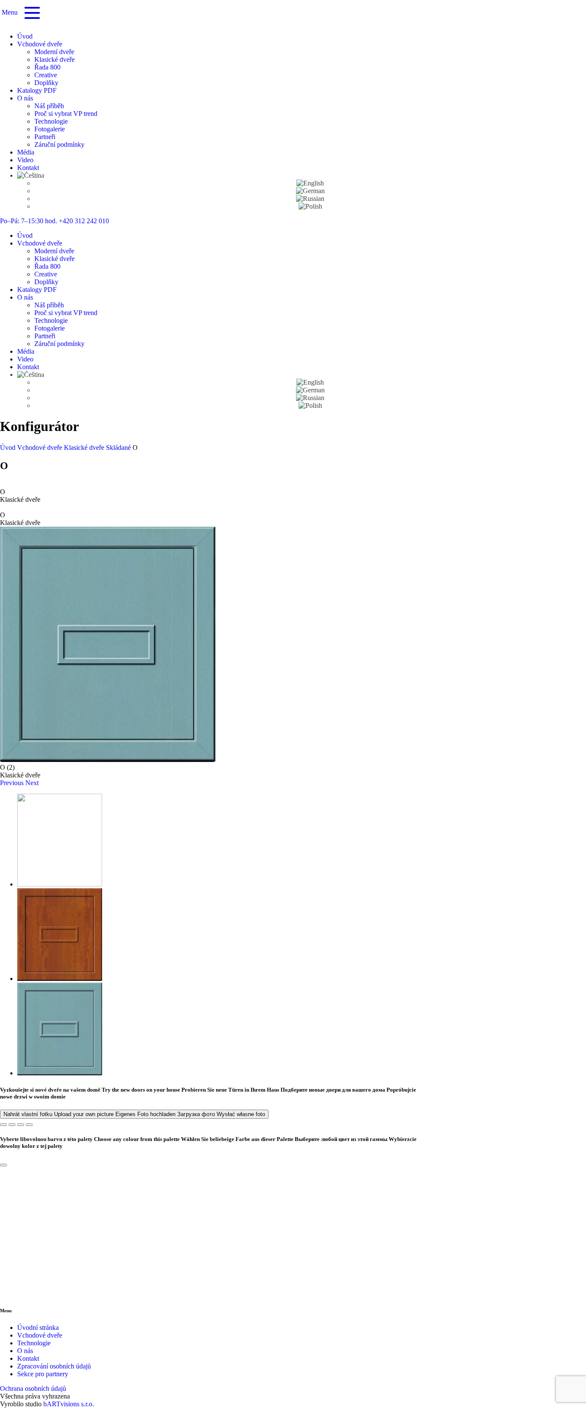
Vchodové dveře (39, 44)
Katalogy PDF (37, 90)
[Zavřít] (3, 1165)
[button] (12, 782)
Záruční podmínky (59, 144)
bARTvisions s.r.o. (68, 1404)
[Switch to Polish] (310, 206)
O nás (25, 98)
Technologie (51, 121)
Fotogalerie (49, 129)
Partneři (44, 136)
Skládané (119, 447)
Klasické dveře (54, 59)
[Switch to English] (310, 183)
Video (25, 160)
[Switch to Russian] (310, 198)
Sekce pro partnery (42, 1374)
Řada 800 (47, 67)
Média (25, 152)
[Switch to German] (310, 190)
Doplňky (46, 82)
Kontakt (28, 167)
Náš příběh (49, 105)
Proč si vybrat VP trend (65, 113)
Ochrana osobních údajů (33, 1388)
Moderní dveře (54, 51)
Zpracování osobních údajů (54, 1366)
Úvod (25, 36)
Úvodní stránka (38, 1327)
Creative (45, 75)
